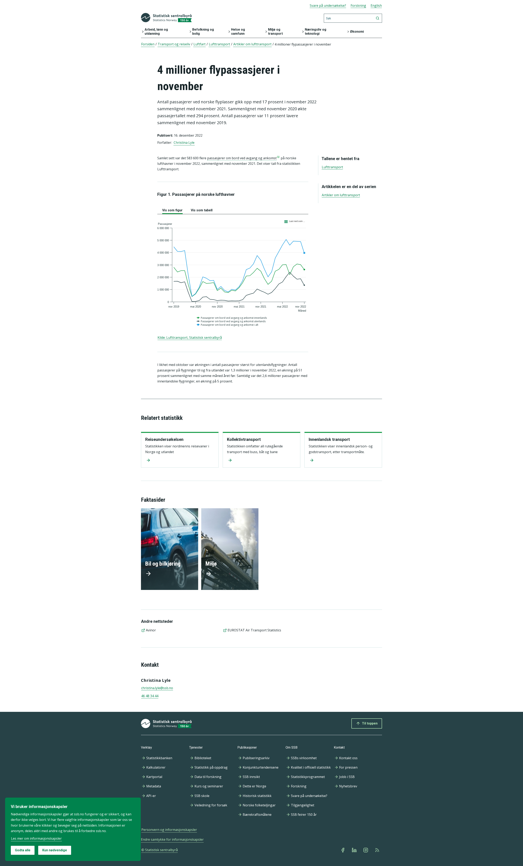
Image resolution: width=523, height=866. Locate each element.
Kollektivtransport (244, 439)
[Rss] (377, 850)
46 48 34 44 (149, 696)
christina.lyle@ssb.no (157, 688)
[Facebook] (343, 850)
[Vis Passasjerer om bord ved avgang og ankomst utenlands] (231, 321)
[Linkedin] (354, 850)
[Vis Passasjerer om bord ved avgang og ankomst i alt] (228, 325)
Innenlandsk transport (329, 439)
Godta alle (22, 850)
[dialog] (73, 829)
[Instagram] (366, 850)
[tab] (172, 209)
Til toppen (370, 723)
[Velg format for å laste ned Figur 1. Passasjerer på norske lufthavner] (294, 221)
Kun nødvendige (54, 850)
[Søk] (377, 18)
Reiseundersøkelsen (164, 439)
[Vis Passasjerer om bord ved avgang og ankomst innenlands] (232, 318)
